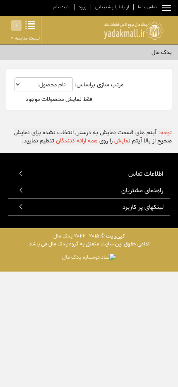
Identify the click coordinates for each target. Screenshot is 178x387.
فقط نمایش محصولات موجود (59, 100)
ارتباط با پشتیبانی (112, 7)
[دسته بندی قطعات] (164, 8)
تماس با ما (147, 7)
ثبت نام (61, 7)
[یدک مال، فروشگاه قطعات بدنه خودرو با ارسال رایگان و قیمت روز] (133, 30)
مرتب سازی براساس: (99, 85)
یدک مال (63, 236)
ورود (83, 7)
